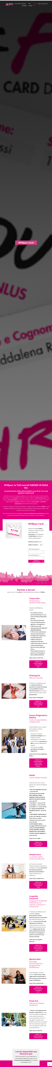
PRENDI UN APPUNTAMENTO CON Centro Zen (38, 664)
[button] (37, 657)
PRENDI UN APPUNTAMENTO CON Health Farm (38, 885)
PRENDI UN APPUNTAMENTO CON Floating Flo (38, 704)
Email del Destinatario (34, 555)
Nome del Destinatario (34, 549)
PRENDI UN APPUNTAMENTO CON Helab (38, 844)
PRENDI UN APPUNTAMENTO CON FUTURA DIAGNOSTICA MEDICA (38, 763)
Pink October (30, 4)
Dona (46, 3)
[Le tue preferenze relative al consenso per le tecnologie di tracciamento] (49, 1064)
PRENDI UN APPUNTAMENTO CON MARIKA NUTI (38, 989)
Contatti (42, 3)
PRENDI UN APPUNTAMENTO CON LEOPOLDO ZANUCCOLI (38, 948)
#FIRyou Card (35, 4)
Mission (19, 3)
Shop (39, 3)
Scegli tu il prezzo (32, 544)
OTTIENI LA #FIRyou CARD (36, 561)
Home (16, 3)
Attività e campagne (24, 4)
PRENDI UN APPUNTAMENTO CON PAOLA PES (38, 1036)
